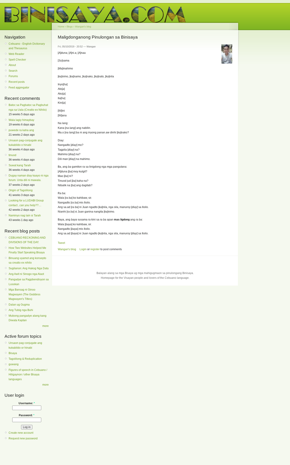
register (95, 249)
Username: (27, 403)
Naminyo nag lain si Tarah (25, 215)
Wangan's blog (83, 26)
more (45, 326)
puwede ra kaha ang (21, 130)
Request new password (23, 438)
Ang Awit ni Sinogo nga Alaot (26, 274)
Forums (13, 76)
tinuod (12, 155)
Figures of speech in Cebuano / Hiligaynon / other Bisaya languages (28, 374)
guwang (14, 364)
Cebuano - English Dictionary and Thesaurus (27, 46)
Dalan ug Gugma (19, 304)
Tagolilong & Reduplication (25, 358)
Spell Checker (17, 59)
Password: (26, 415)
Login (83, 249)
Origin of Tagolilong (21, 190)
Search (13, 70)
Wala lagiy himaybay (21, 120)
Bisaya (13, 353)
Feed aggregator (19, 87)
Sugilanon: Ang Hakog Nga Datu (29, 268)
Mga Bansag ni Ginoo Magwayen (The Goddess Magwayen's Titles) (24, 294)
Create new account (21, 432)
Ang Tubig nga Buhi (21, 310)
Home (61, 26)
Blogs (70, 26)
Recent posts (17, 81)
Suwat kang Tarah (20, 165)
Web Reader (16, 54)
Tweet (61, 243)
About (12, 65)
